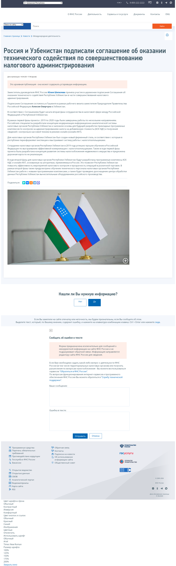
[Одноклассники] (31, 182)
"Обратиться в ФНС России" (73, 371)
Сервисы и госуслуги (117, 14)
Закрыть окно (10, 564)
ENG (168, 14)
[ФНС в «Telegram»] (166, 3)
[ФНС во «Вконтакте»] (157, 3)
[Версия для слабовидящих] (119, 2)
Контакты (155, 14)
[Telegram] (34, 182)
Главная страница (12, 36)
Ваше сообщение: (58, 385)
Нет (80, 301)
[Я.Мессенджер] (23, 182)
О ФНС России (75, 14)
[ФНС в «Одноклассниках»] (162, 3)
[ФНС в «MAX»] (170, 3)
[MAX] (38, 182)
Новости (26, 36)
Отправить (80, 436)
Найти (162, 26)
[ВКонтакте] (27, 182)
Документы (139, 14)
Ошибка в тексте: (57, 410)
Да (94, 301)
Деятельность (95, 14)
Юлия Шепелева (56, 92)
